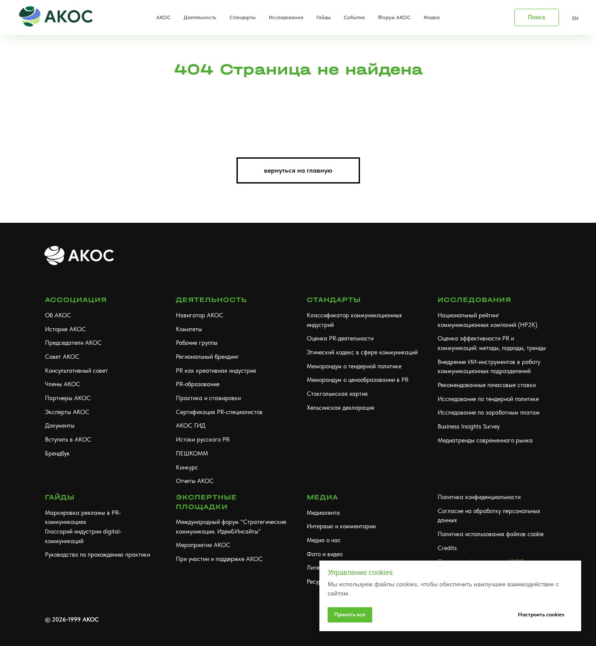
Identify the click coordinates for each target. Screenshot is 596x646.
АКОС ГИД (191, 425)
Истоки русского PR (202, 439)
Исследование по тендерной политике (488, 398)
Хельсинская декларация (340, 407)
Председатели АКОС (73, 342)
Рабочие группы (197, 342)
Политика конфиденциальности (479, 496)
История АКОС (65, 329)
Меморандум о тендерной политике (354, 366)
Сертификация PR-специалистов (219, 411)
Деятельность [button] (200, 17)
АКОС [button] (163, 17)
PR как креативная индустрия (216, 370)
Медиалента (323, 512)
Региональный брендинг (207, 356)
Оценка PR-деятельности (340, 338)
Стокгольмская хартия (337, 393)
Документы (60, 425)
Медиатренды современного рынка (485, 440)
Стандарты (334, 300)
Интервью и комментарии (341, 526)
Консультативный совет (76, 370)
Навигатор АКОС (199, 315)
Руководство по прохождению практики (97, 554)
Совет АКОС (62, 356)
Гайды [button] (323, 17)
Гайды (60, 497)
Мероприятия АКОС (203, 544)
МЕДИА (322, 497)
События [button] (354, 17)
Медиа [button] (432, 17)
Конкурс (187, 467)
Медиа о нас (324, 540)
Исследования (474, 300)
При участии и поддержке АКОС (219, 558)
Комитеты (189, 329)
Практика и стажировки (208, 397)
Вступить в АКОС (68, 439)
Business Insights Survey (469, 426)
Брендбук (57, 453)
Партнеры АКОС (68, 397)
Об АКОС (58, 315)
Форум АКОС (394, 17)
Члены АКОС (62, 384)
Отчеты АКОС (195, 480)
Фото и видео (325, 554)
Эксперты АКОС (67, 411)
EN (575, 18)
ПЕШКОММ (192, 453)
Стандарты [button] (242, 17)
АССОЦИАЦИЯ (76, 300)
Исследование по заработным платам (489, 412)
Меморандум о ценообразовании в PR (357, 379)
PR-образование (197, 384)
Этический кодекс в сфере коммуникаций (362, 352)
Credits (447, 547)
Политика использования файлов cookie (491, 533)
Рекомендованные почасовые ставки (487, 384)
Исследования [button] (286, 17)
